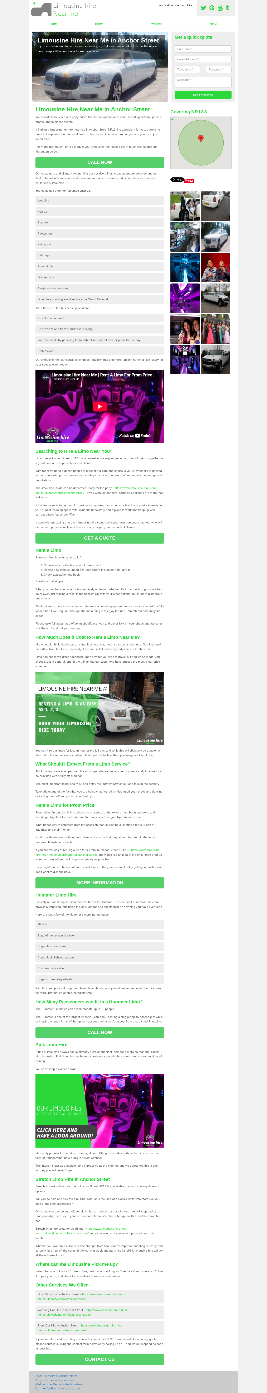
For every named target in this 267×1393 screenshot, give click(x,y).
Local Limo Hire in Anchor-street (56, 1376)
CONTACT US (100, 1359)
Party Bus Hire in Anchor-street (55, 1380)
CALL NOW (99, 162)
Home (53, 24)
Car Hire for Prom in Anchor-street (57, 1388)
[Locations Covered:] (34, 3)
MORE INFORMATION (99, 882)
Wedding (156, 24)
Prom (213, 24)
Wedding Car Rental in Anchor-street (59, 1384)
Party (99, 24)
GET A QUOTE (99, 538)
